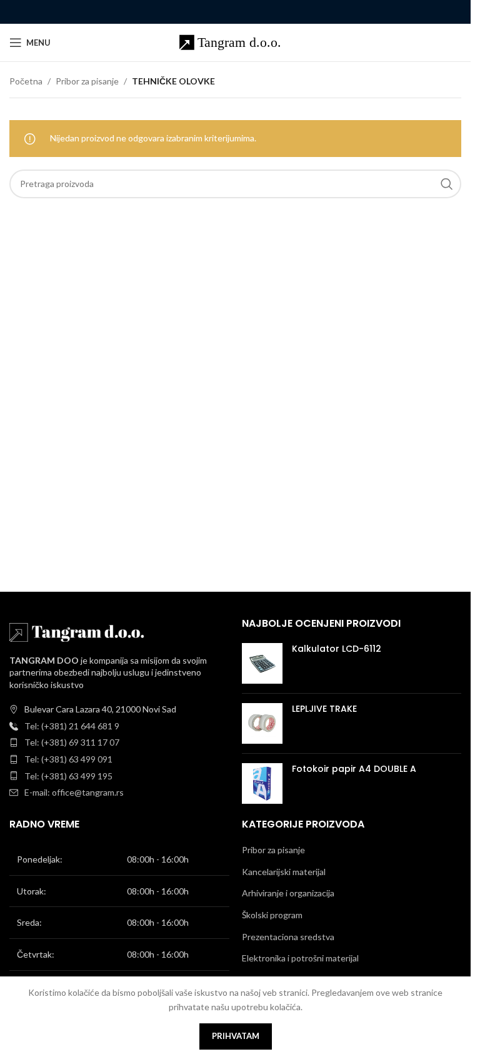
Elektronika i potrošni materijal (300, 958)
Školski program (272, 915)
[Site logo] (235, 41)
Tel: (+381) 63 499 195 (68, 776)
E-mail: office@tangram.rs (74, 792)
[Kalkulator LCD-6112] (262, 663)
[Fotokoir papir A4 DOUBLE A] (262, 783)
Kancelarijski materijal (284, 871)
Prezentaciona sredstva (288, 936)
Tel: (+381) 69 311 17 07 (71, 742)
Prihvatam (235, 1036)
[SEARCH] (446, 184)
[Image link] (78, 631)
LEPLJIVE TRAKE (324, 709)
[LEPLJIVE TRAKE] (262, 723)
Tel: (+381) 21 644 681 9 (71, 726)
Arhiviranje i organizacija (288, 893)
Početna (25, 81)
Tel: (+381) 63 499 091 (68, 759)
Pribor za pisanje (87, 81)
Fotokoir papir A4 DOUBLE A (354, 769)
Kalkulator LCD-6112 (336, 649)
